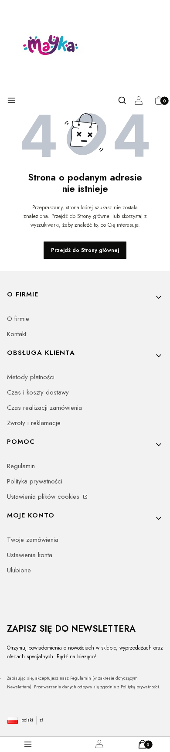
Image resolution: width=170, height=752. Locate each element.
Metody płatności (30, 377)
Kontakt (16, 334)
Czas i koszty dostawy (38, 392)
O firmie (18, 318)
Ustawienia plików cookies (44, 496)
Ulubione (19, 570)
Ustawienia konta (29, 555)
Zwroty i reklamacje (34, 423)
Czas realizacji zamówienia (44, 407)
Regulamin (21, 466)
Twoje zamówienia (32, 539)
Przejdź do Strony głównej (85, 250)
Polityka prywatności (34, 481)
